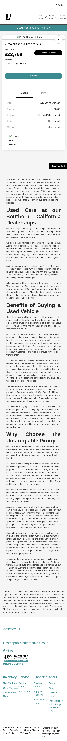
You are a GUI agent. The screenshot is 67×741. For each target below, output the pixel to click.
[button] (58, 39)
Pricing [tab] (42, 92)
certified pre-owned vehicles (24, 490)
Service (23, 677)
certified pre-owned (43, 194)
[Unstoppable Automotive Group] (20, 16)
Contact (53, 683)
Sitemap (27, 730)
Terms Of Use (16, 730)
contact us (44, 562)
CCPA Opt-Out (26, 733)
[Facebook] (56, 5)
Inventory (10, 677)
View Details (33, 76)
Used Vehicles (10, 688)
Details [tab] (24, 92)
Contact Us (13, 733)
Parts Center (24, 691)
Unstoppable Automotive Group (17, 727)
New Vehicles (10, 683)
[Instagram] (59, 5)
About (53, 677)
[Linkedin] (62, 5)
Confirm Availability (48, 53)
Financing (40, 677)
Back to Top (58, 165)
